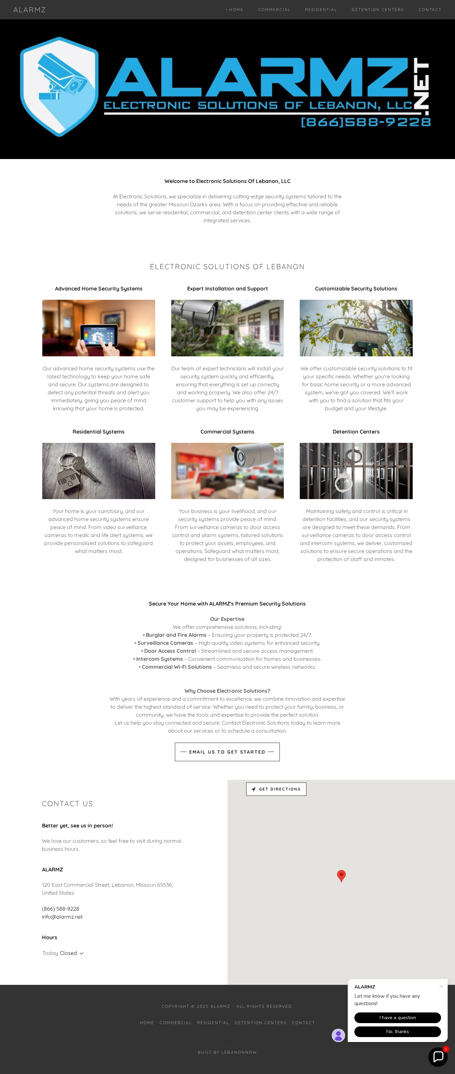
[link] (29, 10)
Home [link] (236, 9)
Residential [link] (321, 9)
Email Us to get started (227, 752)
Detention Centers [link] (378, 9)
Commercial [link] (274, 9)
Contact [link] (430, 9)
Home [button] (147, 1022)
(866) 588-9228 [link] (60, 908)
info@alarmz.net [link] (62, 916)
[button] (80, 953)
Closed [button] (68, 953)
